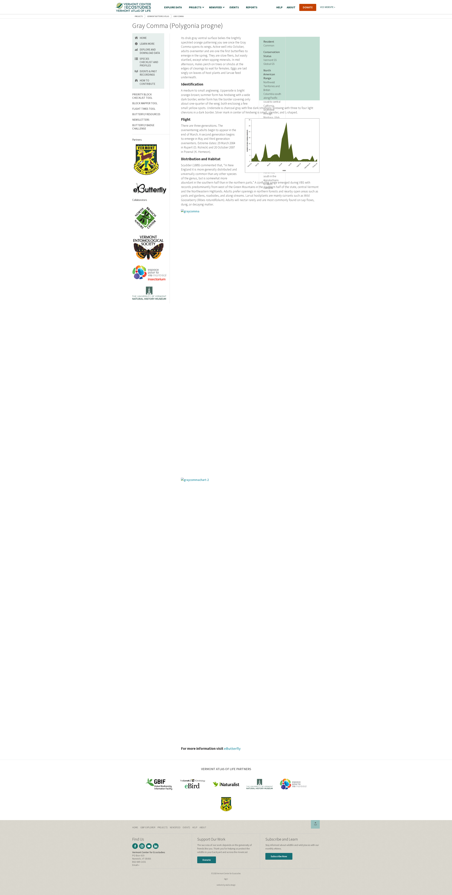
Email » (135, 865)
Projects (139, 16)
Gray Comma (179, 16)
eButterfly (232, 748)
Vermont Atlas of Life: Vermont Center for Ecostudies (133, 7)
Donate (207, 859)
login (226, 879)
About (203, 827)
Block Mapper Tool (144, 103)
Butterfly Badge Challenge (143, 126)
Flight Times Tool (143, 108)
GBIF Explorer (147, 827)
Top (315, 825)
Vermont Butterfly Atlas (158, 16)
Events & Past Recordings (148, 73)
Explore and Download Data (150, 51)
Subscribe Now (279, 856)
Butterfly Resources (146, 114)
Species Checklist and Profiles (149, 62)
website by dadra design (226, 885)
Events (186, 827)
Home (143, 38)
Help (194, 827)
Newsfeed (175, 827)
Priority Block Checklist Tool (142, 96)
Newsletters (140, 119)
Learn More (147, 43)
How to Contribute (147, 82)
